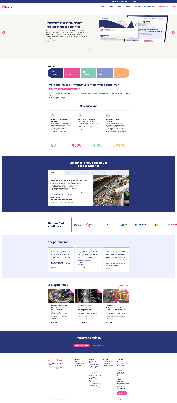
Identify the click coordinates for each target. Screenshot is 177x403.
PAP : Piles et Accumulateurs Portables (95, 374)
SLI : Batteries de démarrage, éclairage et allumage (95, 387)
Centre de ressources (122, 363)
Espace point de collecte (95, 364)
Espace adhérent (121, 386)
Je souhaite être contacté (56, 99)
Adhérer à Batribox (55, 197)
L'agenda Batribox (51, 41)
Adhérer (121, 393)
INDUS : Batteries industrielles (93, 381)
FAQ (118, 375)
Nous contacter (163, 6)
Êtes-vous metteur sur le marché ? (123, 384)
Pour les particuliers (107, 363)
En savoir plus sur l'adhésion (57, 97)
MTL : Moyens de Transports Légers (93, 378)
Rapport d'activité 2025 (80, 367)
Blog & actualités (121, 361)
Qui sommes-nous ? (80, 363)
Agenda (126, 1)
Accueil (77, 361)
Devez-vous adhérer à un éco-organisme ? (62, 202)
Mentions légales (51, 399)
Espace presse (120, 365)
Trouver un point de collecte (116, 1)
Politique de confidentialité (61, 399)
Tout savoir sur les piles (122, 367)
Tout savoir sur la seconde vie (121, 373)
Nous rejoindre (78, 365)
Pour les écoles (106, 367)
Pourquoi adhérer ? (121, 381)
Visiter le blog (124, 285)
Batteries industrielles (122, 388)
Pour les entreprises (107, 361)
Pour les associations (108, 369)
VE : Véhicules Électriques (95, 383)
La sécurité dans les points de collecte (94, 367)
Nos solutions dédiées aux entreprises (61, 199)
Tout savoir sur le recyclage (121, 369)
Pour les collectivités (108, 365)
